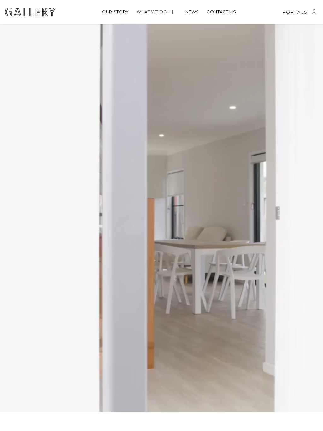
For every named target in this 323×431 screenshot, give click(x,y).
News (192, 11)
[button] (157, 12)
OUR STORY (115, 11)
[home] (30, 12)
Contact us (221, 11)
